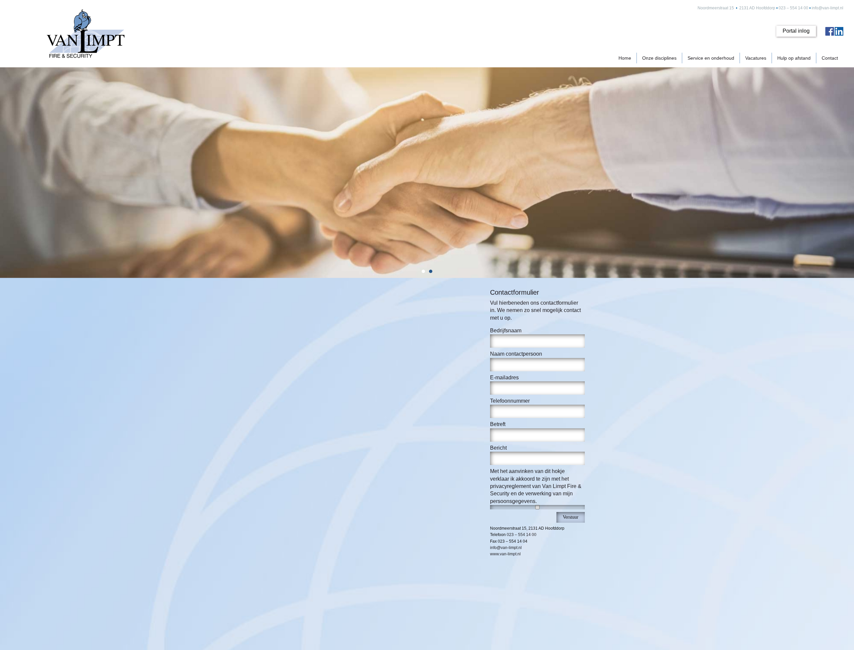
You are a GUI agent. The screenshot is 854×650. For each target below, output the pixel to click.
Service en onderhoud (711, 58)
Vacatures (755, 58)
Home (624, 58)
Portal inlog (796, 31)
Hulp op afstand (794, 58)
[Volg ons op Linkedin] (839, 31)
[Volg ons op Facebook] (829, 31)
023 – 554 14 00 (793, 8)
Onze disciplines (659, 58)
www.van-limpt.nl (505, 554)
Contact (830, 58)
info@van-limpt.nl (827, 8)
